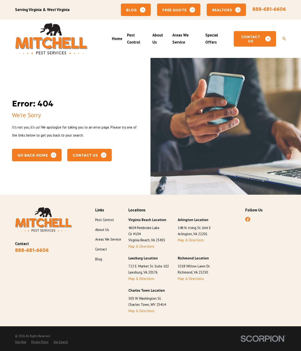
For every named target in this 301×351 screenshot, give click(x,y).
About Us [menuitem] (157, 38)
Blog (98, 259)
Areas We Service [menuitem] (180, 38)
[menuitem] (20, 342)
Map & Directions (141, 246)
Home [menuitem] (117, 38)
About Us (102, 229)
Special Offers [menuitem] (211, 38)
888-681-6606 (269, 9)
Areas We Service (108, 239)
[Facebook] (247, 219)
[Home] (51, 38)
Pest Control (104, 220)
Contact (101, 249)
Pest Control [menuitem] (133, 38)
